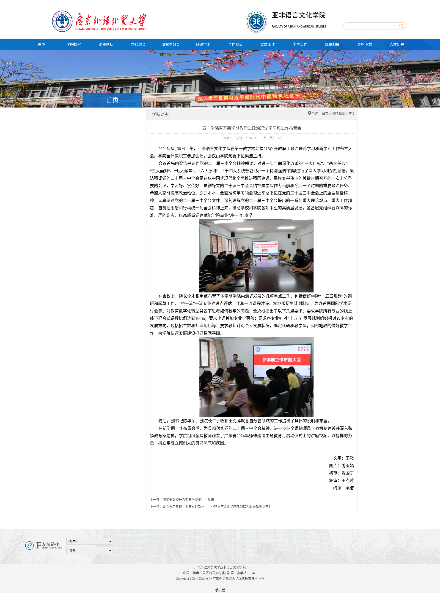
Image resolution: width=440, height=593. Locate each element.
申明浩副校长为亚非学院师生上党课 (188, 499)
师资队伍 (106, 44)
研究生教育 (171, 44)
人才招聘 (397, 44)
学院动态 (338, 114)
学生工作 (300, 44)
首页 (41, 44)
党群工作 (267, 44)
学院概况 (73, 44)
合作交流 (235, 44)
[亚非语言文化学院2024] (185, 11)
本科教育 (138, 44)
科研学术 (203, 44)
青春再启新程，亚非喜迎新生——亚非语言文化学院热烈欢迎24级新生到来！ (217, 506)
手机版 (220, 590)
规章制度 (332, 44)
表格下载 (364, 44)
